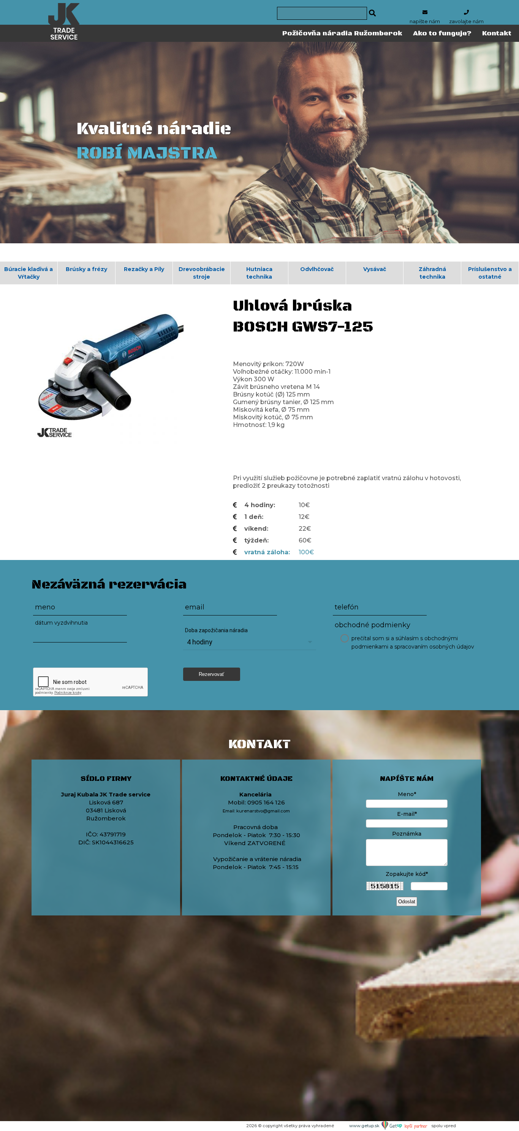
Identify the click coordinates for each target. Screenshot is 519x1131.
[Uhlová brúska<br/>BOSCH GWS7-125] (108, 367)
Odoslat (406, 901)
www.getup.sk (365, 1125)
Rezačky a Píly (144, 269)
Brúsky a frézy (86, 269)
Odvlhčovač (317, 269)
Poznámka (406, 833)
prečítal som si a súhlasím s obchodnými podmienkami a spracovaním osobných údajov (412, 642)
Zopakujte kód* (407, 874)
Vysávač (374, 269)
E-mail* (407, 814)
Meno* (407, 794)
